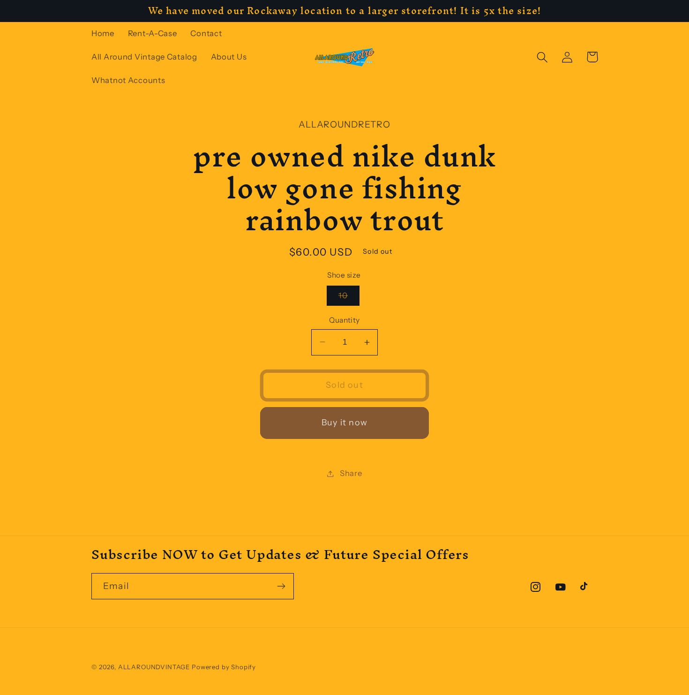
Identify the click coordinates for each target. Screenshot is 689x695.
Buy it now (344, 422)
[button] (542, 57)
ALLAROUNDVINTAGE (154, 667)
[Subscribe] (281, 586)
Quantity (344, 320)
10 (348, 298)
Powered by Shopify (224, 667)
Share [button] (351, 473)
